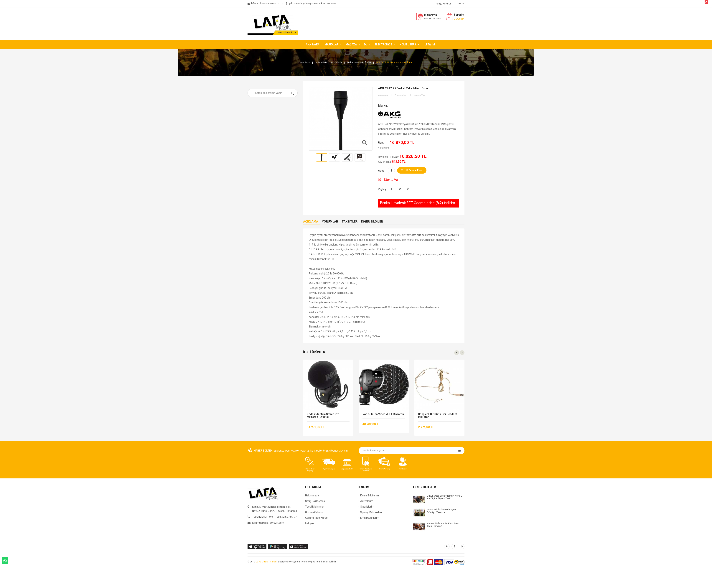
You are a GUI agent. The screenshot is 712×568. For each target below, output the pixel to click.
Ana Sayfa (312, 44)
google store (257, 546)
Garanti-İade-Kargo (316, 517)
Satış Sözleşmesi (315, 501)
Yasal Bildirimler (314, 506)
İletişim (429, 44)
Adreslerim (366, 501)
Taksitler (349, 221)
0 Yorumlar (400, 95)
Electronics (383, 44)
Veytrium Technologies (303, 561)
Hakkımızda (312, 495)
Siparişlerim (367, 506)
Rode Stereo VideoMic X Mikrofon (383, 414)
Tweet (400, 189)
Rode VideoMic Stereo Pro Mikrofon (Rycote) (323, 415)
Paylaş (391, 189)
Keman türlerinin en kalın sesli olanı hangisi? (443, 524)
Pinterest (408, 189)
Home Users (408, 44)
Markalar (331, 44)
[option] (321, 157)
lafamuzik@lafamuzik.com (268, 522)
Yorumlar (330, 221)
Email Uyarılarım (369, 517)
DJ (365, 44)
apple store (278, 546)
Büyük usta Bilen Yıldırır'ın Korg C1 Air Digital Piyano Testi (445, 497)
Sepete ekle (415, 170)
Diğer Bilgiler (372, 221)
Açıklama (310, 221)
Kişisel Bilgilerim (369, 495)
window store (298, 546)
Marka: (383, 105)
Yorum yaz (419, 95)
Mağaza (351, 44)
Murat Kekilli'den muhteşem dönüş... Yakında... (441, 510)
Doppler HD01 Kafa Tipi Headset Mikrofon (437, 415)
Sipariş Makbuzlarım (372, 512)
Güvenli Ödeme (314, 512)
